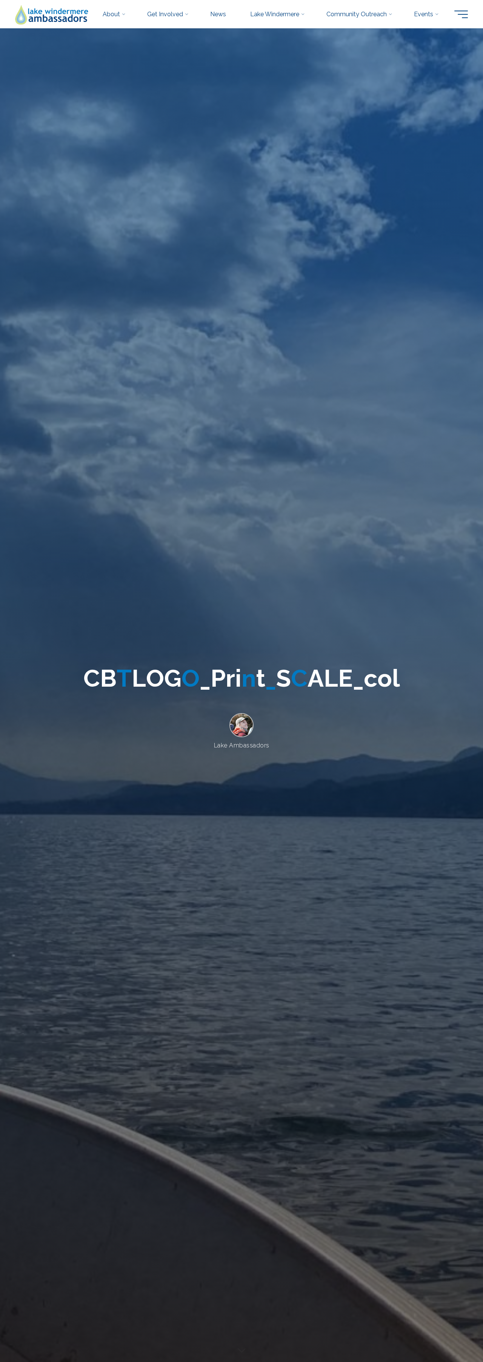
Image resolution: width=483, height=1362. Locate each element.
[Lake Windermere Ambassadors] (52, 14)
